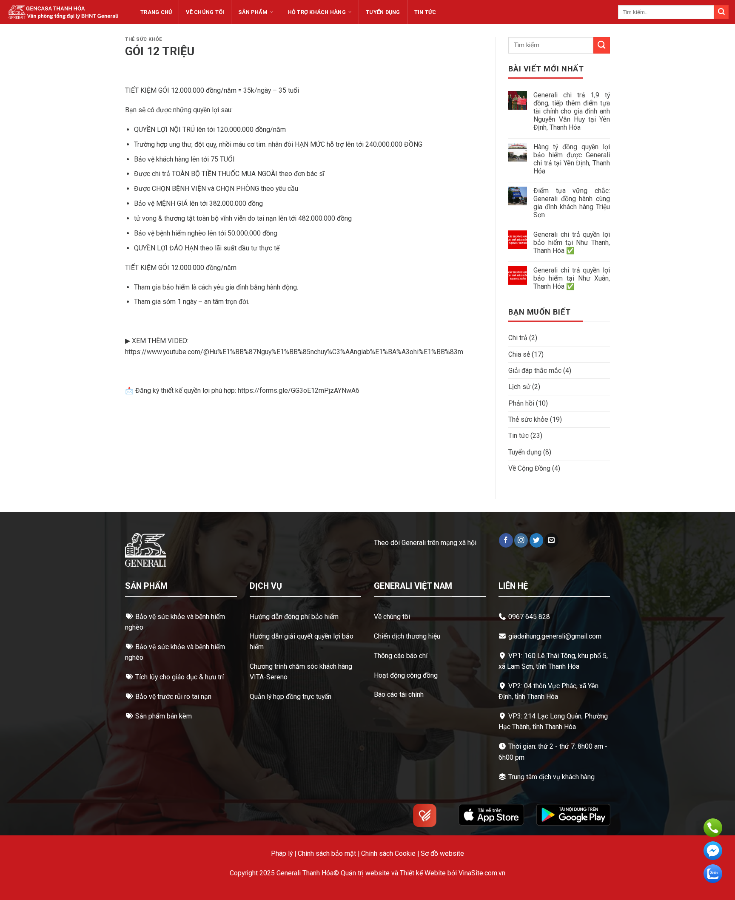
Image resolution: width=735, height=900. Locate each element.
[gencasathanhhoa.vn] (63, 12)
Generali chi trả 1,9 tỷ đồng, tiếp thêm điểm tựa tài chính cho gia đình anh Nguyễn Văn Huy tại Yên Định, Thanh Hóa (571, 111)
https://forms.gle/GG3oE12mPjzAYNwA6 (298, 390)
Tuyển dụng (383, 12)
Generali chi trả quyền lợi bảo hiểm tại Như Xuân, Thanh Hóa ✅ (571, 278)
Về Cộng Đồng (529, 468)
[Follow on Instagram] (521, 540)
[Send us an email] (551, 540)
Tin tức (425, 12)
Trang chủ (156, 12)
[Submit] (721, 12)
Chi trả (517, 338)
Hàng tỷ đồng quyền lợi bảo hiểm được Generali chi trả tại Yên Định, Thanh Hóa (571, 159)
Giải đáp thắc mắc (534, 370)
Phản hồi (521, 403)
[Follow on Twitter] (537, 540)
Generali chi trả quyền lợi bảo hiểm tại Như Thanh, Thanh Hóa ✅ (571, 242)
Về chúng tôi (205, 12)
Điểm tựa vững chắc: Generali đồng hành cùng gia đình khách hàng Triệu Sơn (571, 203)
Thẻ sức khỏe (143, 39)
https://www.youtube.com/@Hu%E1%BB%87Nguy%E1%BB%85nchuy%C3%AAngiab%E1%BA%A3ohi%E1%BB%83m (294, 352)
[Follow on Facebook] (506, 540)
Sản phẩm (253, 12)
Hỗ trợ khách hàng (317, 12)
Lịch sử (519, 387)
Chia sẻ (519, 354)
